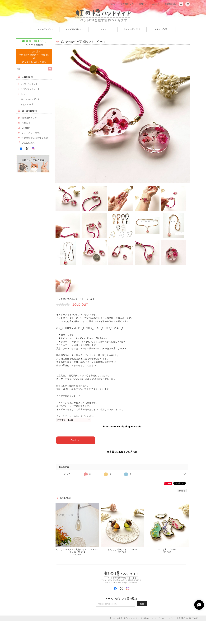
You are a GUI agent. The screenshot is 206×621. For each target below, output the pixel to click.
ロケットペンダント (132, 29)
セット (103, 29)
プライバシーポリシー (33, 132)
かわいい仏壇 (161, 29)
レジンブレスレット (74, 29)
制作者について (127, 4)
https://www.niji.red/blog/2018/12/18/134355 (90, 379)
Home (112, 4)
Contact (155, 4)
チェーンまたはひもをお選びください (75, 416)
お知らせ (143, 4)
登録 (142, 603)
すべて (67, 474)
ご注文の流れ (170, 4)
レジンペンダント (45, 29)
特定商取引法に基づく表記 (35, 137)
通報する (181, 491)
